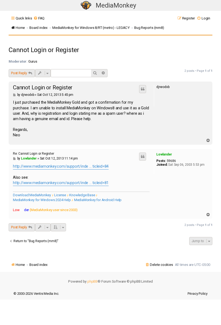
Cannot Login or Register (44, 50)
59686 (171, 161)
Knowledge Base (82, 195)
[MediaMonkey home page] (86, 5)
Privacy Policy (198, 294)
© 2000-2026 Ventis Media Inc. (36, 294)
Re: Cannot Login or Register (33, 153)
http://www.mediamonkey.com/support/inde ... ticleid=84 (61, 166)
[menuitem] (38, 18)
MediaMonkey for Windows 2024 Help (42, 200)
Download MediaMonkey (32, 195)
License (60, 195)
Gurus (32, 61)
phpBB (92, 281)
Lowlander (164, 154)
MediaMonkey (116, 5)
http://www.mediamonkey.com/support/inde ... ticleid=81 (61, 183)
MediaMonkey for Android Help (98, 200)
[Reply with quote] (142, 89)
